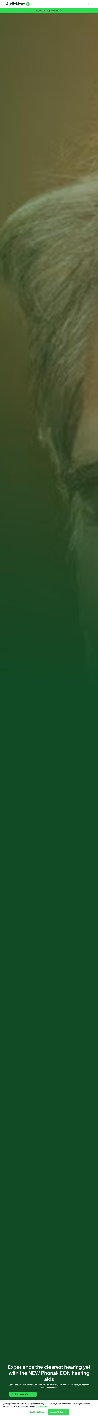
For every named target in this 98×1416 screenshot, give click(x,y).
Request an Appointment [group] (46, 10)
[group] (23, 1394)
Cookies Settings (37, 1412)
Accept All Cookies (58, 1412)
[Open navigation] (89, 4)
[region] (49, 1408)
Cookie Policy (42, 1406)
